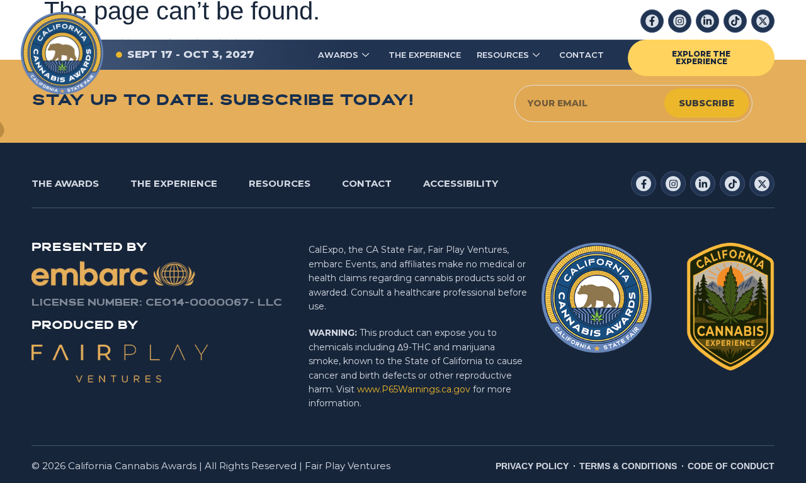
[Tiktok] (735, 21)
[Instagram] (679, 21)
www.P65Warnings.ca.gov (413, 389)
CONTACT (581, 55)
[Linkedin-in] (707, 21)
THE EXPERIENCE (425, 55)
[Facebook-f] (652, 21)
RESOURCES (503, 55)
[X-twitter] (762, 21)
